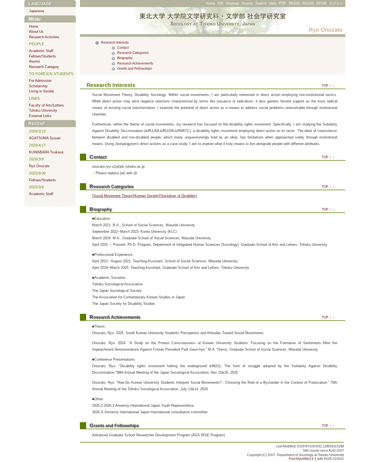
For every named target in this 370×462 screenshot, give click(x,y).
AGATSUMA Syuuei (44, 138)
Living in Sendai (41, 91)
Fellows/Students (42, 56)
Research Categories (133, 52)
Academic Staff (41, 51)
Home (210, 3)
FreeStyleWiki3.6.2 (302, 458)
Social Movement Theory (112, 196)
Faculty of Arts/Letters (46, 105)
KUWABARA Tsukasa (46, 152)
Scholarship (38, 86)
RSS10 (294, 3)
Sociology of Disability (178, 196)
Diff (220, 3)
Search (261, 3)
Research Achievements (135, 63)
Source (247, 3)
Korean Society (147, 196)
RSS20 (308, 3)
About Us (36, 32)
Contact (123, 47)
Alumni (34, 61)
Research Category (44, 67)
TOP (325, 86)
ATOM (321, 3)
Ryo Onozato (326, 30)
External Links (40, 116)
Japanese (36, 11)
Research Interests (115, 42)
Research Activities (44, 37)
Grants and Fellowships (134, 68)
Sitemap (232, 3)
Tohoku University (43, 110)
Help (272, 3)
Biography (124, 58)
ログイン (336, 3)
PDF (282, 3)
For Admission (40, 81)
